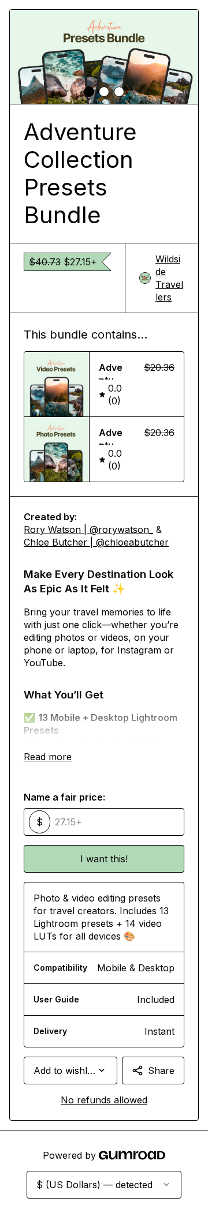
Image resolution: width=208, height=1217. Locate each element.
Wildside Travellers (169, 278)
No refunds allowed (104, 1100)
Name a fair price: (64, 797)
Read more (48, 756)
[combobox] (70, 1070)
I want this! (104, 859)
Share (161, 1070)
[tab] (89, 92)
